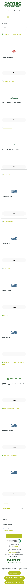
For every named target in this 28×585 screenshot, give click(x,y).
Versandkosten (12, 552)
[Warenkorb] (19, 10)
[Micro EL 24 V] (14, 180)
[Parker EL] (14, 321)
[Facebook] (5, 529)
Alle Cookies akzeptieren (14, 582)
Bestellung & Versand (9, 514)
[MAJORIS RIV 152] (14, 134)
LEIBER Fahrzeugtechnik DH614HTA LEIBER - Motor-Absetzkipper (13, 56)
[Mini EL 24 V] (14, 227)
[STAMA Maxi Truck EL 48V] (14, 461)
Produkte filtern (15, 17)
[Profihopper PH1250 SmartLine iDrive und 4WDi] (14, 368)
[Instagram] (10, 529)
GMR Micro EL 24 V (7, 196)
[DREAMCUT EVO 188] (14, 87)
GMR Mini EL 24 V (6, 243)
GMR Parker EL (6, 337)
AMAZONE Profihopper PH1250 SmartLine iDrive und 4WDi (13, 384)
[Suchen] (8, 10)
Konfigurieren (14, 573)
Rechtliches (6, 508)
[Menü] (2, 10)
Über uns (5, 503)
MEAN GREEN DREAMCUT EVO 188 (11, 102)
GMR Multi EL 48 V (7, 290)
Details (14, 72)
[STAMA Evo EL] (14, 414)
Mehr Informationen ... (21, 569)
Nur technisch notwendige (14, 577)
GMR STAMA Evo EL (7, 430)
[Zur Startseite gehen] (12, 4)
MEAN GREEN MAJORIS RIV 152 (10, 149)
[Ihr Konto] (14, 10)
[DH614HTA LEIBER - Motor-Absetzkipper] (14, 40)
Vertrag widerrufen (14, 536)
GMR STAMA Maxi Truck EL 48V (10, 477)
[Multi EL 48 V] (14, 274)
